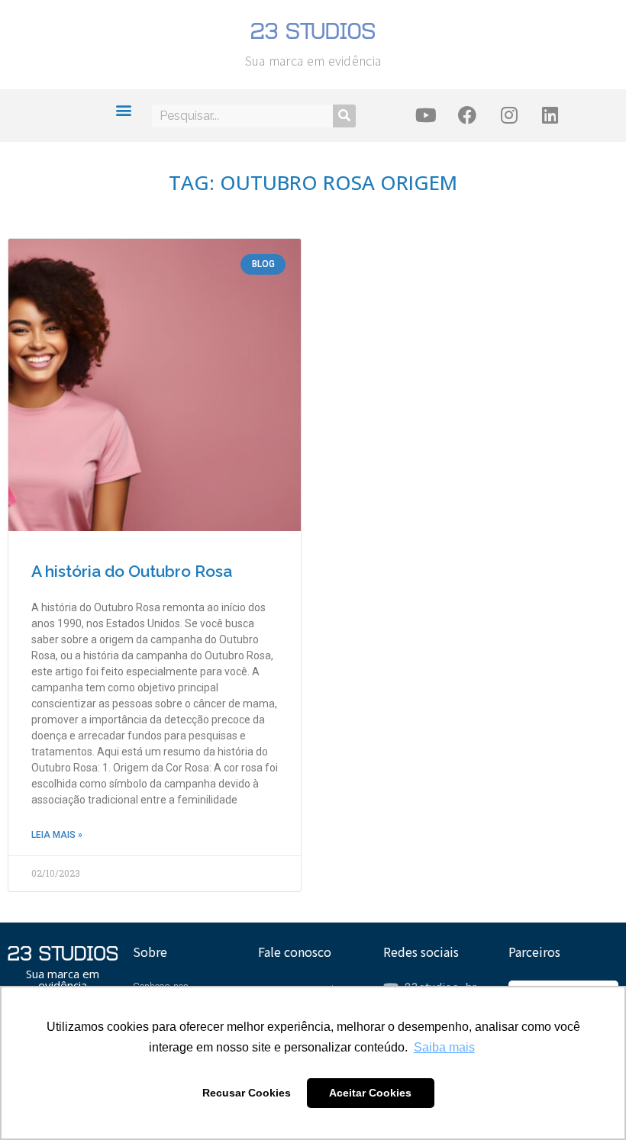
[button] (124, 109)
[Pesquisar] (344, 116)
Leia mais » (56, 834)
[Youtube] (426, 115)
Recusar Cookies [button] (246, 1093)
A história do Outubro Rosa (131, 571)
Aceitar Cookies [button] (370, 1093)
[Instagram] (509, 115)
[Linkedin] (550, 115)
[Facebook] (467, 115)
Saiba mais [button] (444, 1047)
